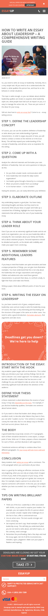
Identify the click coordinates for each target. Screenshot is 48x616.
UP (8, 11)
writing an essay (22, 462)
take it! (22, 564)
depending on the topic (23, 403)
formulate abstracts (34, 315)
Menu (44, 11)
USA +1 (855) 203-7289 (39, 11)
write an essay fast (24, 112)
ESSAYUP (24, 573)
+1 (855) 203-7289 (18, 592)
